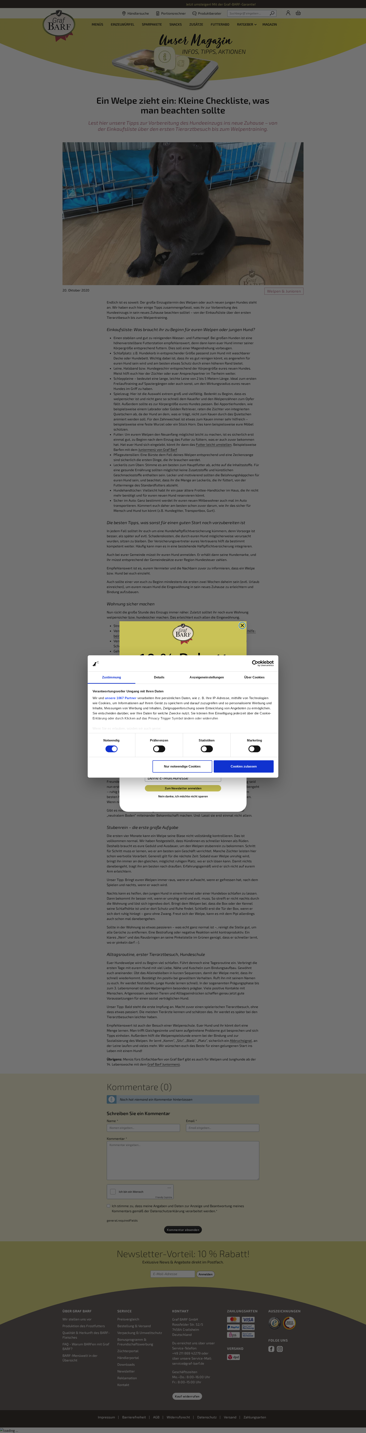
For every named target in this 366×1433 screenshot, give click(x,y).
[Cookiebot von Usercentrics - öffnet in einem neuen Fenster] (255, 663)
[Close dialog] (242, 625)
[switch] (159, 748)
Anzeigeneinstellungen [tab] (207, 677)
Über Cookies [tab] (254, 677)
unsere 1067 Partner (121, 698)
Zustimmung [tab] (111, 677)
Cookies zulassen (244, 766)
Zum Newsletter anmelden (183, 788)
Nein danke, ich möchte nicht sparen (183, 796)
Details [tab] (159, 677)
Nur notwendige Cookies (182, 766)
